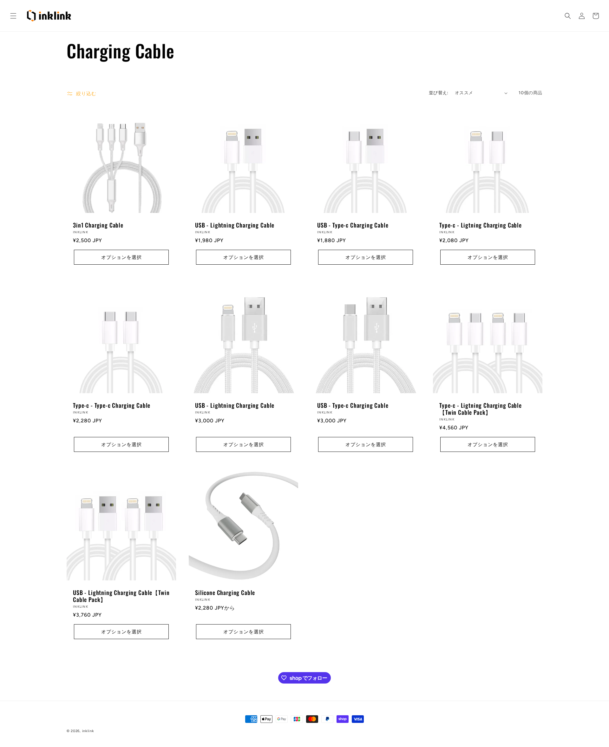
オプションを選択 (121, 257)
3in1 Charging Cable (98, 224)
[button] (13, 16)
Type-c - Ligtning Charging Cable (480, 224)
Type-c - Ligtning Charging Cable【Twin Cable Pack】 (480, 409)
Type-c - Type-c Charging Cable (111, 405)
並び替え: (439, 93)
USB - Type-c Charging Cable (353, 224)
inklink (88, 731)
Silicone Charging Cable (225, 592)
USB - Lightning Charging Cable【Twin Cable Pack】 (121, 596)
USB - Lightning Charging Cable (234, 224)
